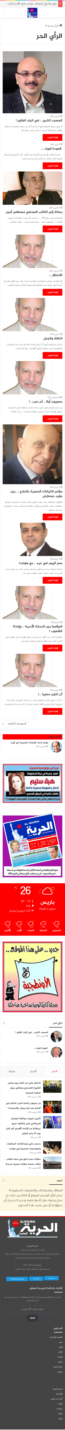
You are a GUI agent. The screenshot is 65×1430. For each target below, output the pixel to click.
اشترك (32, 1318)
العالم (60, 1352)
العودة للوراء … (51, 149)
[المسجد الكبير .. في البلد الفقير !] (32, 82)
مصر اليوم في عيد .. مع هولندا (40, 563)
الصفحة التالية (17, 723)
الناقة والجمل (52, 338)
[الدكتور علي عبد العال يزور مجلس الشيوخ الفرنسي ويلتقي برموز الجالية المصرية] (52, 1086)
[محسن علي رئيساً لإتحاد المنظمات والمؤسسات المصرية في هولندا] (52, 1147)
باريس (60, 1371)
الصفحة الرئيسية (56, 1337)
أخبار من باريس (56, 1398)
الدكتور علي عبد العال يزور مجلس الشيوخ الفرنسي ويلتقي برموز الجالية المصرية (24, 1088)
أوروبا (60, 1347)
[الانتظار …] (32, 251)
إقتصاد (59, 1357)
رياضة (60, 1362)
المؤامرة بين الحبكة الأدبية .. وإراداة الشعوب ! (37, 629)
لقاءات (60, 1403)
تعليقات (11, 1071)
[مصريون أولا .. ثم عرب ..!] (32, 377)
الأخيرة (33, 1071)
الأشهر (54, 1071)
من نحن (51, 1278)
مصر (60, 1342)
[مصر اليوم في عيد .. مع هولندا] (32, 539)
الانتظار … (55, 275)
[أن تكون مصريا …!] (32, 670)
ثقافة (60, 1413)
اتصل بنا (36, 1278)
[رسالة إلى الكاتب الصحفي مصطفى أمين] (32, 188)
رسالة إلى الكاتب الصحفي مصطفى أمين (34, 212)
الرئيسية (53, 26)
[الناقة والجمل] (32, 314)
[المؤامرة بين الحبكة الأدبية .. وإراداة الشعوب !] (32, 602)
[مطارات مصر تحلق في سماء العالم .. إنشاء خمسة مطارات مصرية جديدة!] (52, 1163)
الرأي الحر (59, 1394)
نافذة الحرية (57, 1366)
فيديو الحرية (57, 1389)
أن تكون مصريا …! (50, 694)
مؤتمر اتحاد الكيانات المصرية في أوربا (29, 743)
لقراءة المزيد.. (52, 137)
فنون (60, 1418)
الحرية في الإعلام (17, 1279)
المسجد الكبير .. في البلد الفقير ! (39, 120)
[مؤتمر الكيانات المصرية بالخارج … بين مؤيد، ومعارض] (32, 454)
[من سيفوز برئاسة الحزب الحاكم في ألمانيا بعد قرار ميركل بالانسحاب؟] (52, 1107)
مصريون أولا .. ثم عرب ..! (45, 401)
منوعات (59, 1408)
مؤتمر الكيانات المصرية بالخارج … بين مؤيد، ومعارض (36, 494)
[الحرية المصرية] (33, 13)
